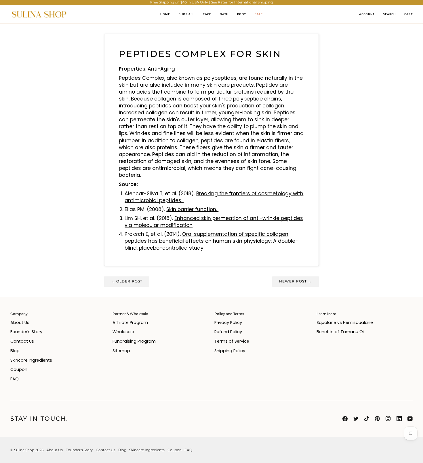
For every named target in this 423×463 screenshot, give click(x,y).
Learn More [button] (326, 314)
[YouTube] (410, 418)
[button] (207, 14)
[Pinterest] (377, 418)
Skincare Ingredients (31, 360)
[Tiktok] (366, 418)
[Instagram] (388, 418)
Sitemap (121, 351)
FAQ (14, 379)
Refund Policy (228, 332)
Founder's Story (26, 332)
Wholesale (123, 332)
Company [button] (19, 314)
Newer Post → (295, 281)
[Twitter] (356, 418)
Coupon (18, 369)
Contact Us (22, 341)
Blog (15, 351)
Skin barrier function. (192, 209)
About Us (19, 322)
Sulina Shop (24, 450)
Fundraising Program (134, 341)
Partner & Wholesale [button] (130, 314)
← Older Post (126, 281)
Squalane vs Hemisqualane (345, 322)
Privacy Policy (228, 322)
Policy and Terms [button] (229, 314)
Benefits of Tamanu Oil (341, 332)
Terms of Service (231, 341)
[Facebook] (345, 418)
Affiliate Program (130, 322)
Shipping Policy (229, 351)
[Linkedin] (399, 418)
